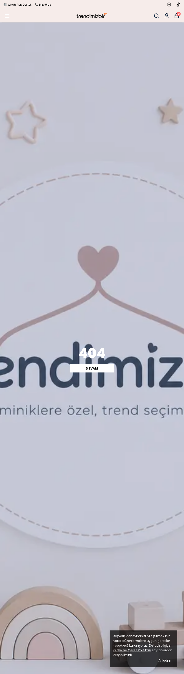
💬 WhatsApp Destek (17, 5)
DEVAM (92, 368)
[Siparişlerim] (166, 16)
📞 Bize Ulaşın (44, 5)
